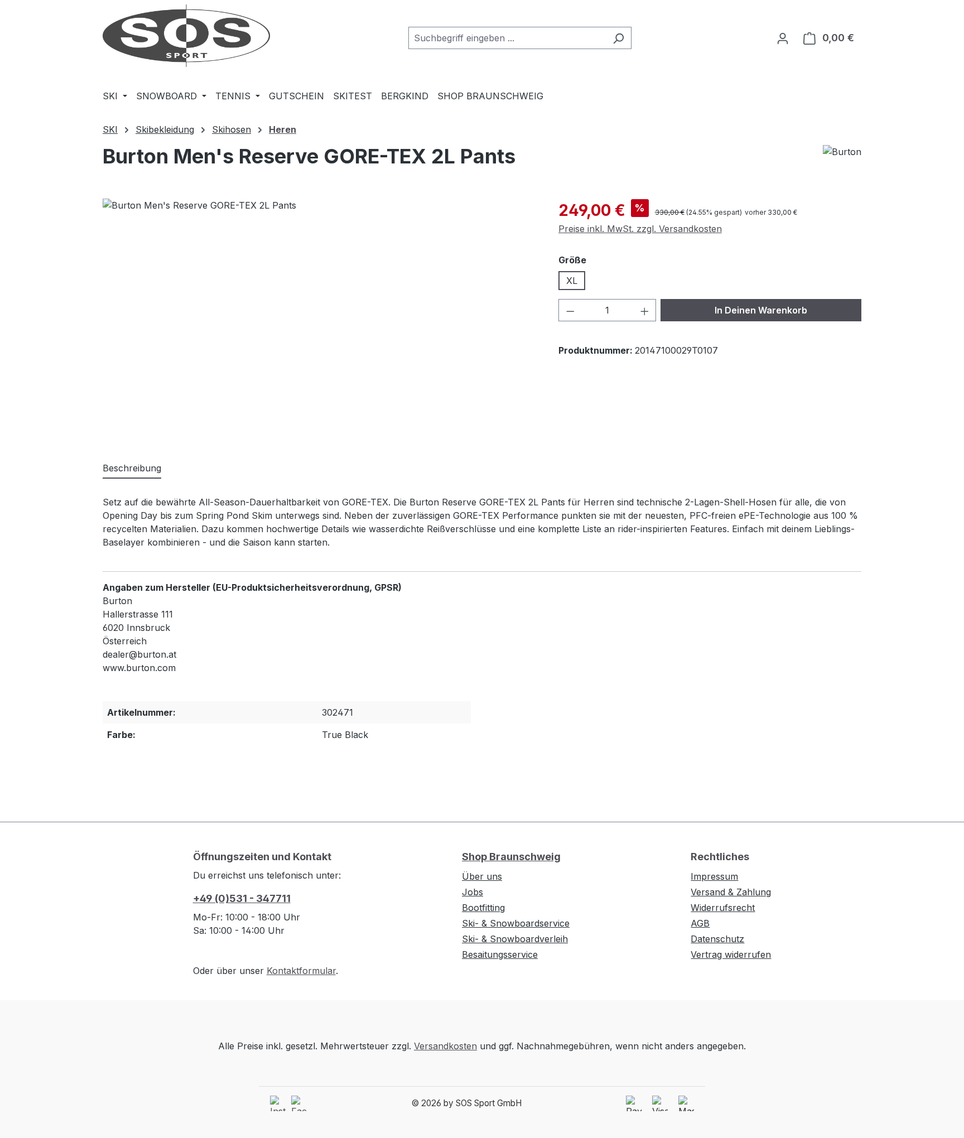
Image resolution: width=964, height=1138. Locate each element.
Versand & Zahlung (731, 892)
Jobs (472, 892)
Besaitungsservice (500, 954)
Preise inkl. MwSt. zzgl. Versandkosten (640, 228)
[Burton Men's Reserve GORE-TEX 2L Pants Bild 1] (319, 318)
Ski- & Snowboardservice (516, 923)
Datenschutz (717, 938)
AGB (700, 923)
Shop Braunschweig (511, 856)
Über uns (482, 876)
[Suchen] (618, 38)
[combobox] (507, 38)
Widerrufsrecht (723, 907)
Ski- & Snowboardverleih (515, 938)
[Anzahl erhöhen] (645, 310)
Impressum (714, 876)
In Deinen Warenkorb (761, 310)
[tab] (132, 469)
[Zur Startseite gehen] (186, 35)
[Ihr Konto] (782, 38)
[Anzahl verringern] (570, 310)
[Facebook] (299, 1103)
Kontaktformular (301, 970)
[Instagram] (278, 1103)
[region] (319, 318)
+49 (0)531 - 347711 (242, 898)
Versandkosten (445, 1046)
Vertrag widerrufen (731, 954)
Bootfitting (483, 907)
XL (571, 280)
